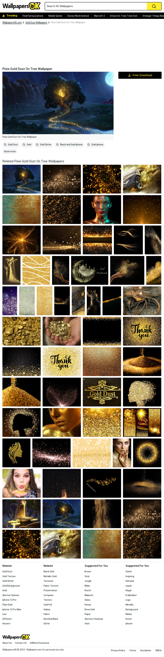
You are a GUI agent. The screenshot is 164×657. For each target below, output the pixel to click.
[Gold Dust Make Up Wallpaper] (102, 209)
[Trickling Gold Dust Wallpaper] (142, 483)
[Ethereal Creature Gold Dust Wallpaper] (11, 270)
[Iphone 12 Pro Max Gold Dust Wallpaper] (153, 270)
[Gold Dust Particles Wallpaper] (62, 209)
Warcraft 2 (99, 16)
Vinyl (87, 576)
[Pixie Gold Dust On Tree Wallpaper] (62, 513)
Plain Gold (7, 604)
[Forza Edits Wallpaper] (142, 179)
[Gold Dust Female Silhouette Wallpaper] (142, 392)
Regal (128, 590)
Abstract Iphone (10, 595)
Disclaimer (145, 650)
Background (132, 609)
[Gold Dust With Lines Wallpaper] (36, 270)
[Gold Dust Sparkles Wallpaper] (21, 361)
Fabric (47, 614)
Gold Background (11, 585)
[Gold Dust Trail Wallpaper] (128, 240)
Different (7, 619)
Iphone (129, 623)
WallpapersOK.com (12, 22)
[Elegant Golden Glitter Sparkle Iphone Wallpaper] (44, 300)
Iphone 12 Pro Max (11, 609)
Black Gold (49, 571)
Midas (129, 614)
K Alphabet (131, 595)
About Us (7, 643)
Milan (87, 585)
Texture (48, 600)
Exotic (129, 619)
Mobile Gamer (55, 16)
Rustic (88, 590)
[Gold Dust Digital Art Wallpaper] (102, 179)
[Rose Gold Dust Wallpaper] (51, 452)
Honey (88, 604)
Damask (130, 581)
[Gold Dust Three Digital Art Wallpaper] (142, 422)
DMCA (158, 650)
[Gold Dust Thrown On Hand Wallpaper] (127, 270)
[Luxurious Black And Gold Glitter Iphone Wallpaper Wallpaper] (62, 300)
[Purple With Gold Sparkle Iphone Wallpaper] (9, 300)
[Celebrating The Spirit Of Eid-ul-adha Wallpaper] (89, 270)
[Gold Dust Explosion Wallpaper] (102, 513)
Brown (88, 571)
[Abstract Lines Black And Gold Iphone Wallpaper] (111, 300)
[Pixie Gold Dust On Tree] (21, 179)
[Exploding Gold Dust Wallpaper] (21, 240)
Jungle (88, 581)
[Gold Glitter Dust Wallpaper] (102, 361)
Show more (10, 151)
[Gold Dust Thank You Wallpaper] (142, 331)
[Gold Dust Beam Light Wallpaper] (142, 209)
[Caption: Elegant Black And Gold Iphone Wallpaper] (78, 300)
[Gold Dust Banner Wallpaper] (97, 240)
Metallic (130, 604)
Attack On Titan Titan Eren (124, 16)
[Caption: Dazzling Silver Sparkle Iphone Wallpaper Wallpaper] (27, 300)
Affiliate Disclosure (39, 643)
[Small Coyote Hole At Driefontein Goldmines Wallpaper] (142, 300)
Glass (87, 600)
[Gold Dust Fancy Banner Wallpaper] (102, 392)
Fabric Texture (51, 585)
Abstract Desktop (94, 619)
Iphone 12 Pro (9, 600)
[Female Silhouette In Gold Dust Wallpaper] (21, 422)
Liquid (128, 585)
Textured (48, 581)
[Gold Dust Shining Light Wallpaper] (62, 240)
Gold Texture (9, 576)
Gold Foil (48, 604)
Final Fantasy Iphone (33, 16)
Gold (28, 144)
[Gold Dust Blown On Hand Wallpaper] (21, 483)
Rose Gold (90, 609)
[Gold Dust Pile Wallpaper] (142, 361)
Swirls (129, 571)
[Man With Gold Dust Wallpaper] (62, 483)
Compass (48, 595)
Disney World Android (78, 16)
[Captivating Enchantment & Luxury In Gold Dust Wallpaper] (102, 483)
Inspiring (130, 576)
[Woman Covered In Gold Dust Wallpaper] (62, 422)
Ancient (6, 623)
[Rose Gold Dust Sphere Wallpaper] (62, 392)
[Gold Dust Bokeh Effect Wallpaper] (62, 179)
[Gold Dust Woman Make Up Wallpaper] (122, 452)
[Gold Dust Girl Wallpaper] (16, 452)
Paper (88, 614)
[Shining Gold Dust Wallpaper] (92, 452)
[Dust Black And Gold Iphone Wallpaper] (94, 300)
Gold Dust (13, 144)
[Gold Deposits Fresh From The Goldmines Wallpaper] (62, 331)
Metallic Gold (50, 576)
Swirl (87, 623)
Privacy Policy (118, 650)
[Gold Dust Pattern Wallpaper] (102, 422)
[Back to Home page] (22, 6)
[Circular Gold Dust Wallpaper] (147, 452)
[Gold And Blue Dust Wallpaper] (21, 209)
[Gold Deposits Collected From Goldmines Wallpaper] (21, 331)
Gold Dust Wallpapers (36, 22)
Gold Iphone (97, 144)
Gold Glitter (45, 144)
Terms (132, 650)
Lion (4, 614)
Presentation (50, 590)
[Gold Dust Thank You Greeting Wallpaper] (62, 361)
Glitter (47, 623)
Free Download (142, 75)
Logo (128, 600)
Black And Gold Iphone (71, 144)
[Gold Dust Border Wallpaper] (102, 331)
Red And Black (51, 619)
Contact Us (21, 643)
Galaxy (47, 609)
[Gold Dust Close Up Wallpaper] (21, 392)
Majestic (89, 595)
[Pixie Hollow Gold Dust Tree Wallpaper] (21, 513)
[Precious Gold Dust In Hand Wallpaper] (60, 270)
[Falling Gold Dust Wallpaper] (153, 240)
